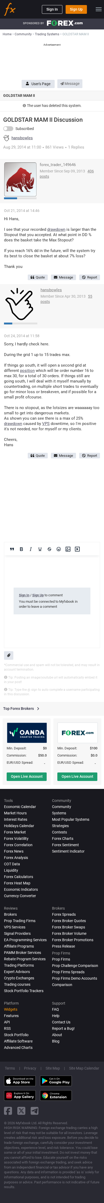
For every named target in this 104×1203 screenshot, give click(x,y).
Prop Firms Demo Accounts (74, 978)
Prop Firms (61, 959)
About (57, 1035)
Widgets (10, 1009)
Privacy (30, 1068)
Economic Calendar (20, 807)
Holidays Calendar (19, 826)
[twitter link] (21, 1110)
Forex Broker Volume (69, 933)
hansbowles (22, 138)
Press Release (63, 946)
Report (92, 277)
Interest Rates (15, 819)
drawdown (56, 229)
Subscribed (24, 129)
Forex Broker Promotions (72, 940)
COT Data (12, 864)
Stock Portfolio (16, 1035)
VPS (46, 423)
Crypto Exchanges (19, 978)
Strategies (60, 826)
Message (71, 83)
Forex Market (15, 832)
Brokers (10, 914)
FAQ (55, 1009)
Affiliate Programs (19, 946)
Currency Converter (20, 896)
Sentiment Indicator (68, 851)
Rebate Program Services (25, 959)
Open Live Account (27, 776)
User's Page (40, 84)
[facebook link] (8, 1110)
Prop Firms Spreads (68, 972)
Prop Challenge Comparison (75, 965)
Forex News (13, 851)
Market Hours (15, 813)
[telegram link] (35, 1110)
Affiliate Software (18, 1041)
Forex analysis (16, 857)
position (27, 370)
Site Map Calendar (84, 1068)
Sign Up (76, 9)
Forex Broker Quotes (69, 921)
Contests (59, 832)
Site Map (53, 1068)
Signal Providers (17, 933)
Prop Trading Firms (19, 921)
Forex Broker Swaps (68, 927)
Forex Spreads (64, 914)
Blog (55, 1041)
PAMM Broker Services (22, 952)
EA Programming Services (25, 940)
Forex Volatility (16, 838)
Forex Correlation (18, 845)
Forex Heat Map (17, 883)
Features (11, 1016)
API (7, 1022)
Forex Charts (62, 838)
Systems (59, 813)
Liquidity (11, 870)
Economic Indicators (21, 889)
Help (55, 1016)
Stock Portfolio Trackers (23, 991)
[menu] (98, 9)
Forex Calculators (18, 877)
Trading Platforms (19, 965)
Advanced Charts (18, 1047)
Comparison (62, 985)
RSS (7, 1028)
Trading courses (17, 984)
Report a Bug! (63, 1028)
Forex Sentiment (65, 845)
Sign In (52, 9)
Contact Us (61, 1022)
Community (61, 807)
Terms (10, 1068)
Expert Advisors (17, 972)
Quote (40, 277)
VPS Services (14, 927)
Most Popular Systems (70, 819)
